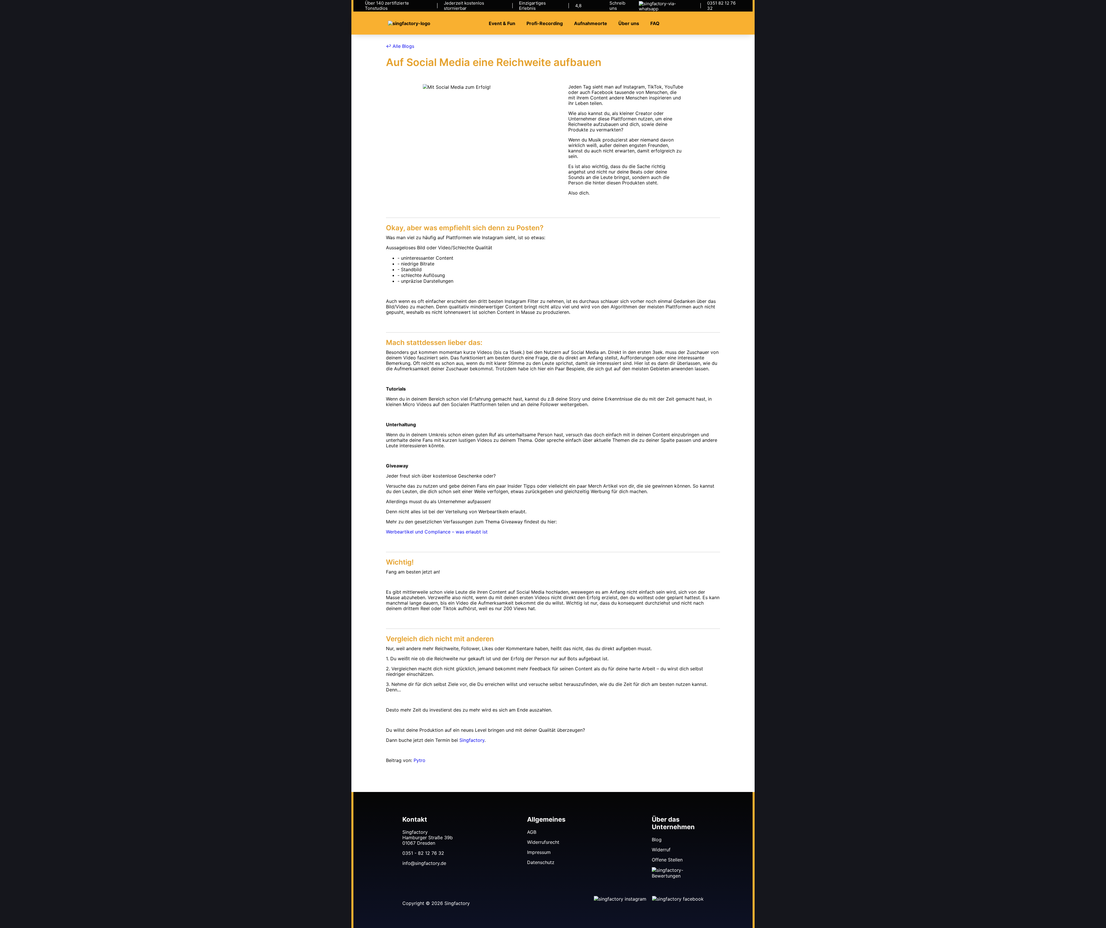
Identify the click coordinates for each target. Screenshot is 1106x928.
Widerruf (661, 849)
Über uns (628, 23)
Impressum (539, 852)
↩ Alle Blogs (400, 46)
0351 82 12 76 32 (721, 6)
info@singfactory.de (424, 863)
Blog (657, 839)
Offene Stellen (667, 860)
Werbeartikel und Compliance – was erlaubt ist (437, 532)
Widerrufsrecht (543, 842)
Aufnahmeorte (590, 23)
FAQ (655, 23)
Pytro (419, 760)
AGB (531, 832)
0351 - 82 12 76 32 (423, 853)
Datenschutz (540, 862)
